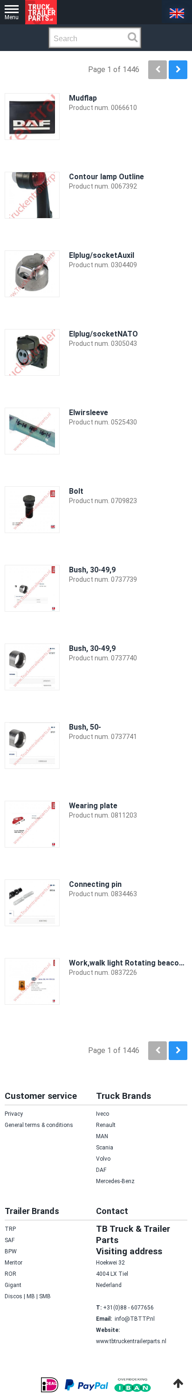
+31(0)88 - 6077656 (128, 1307)
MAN (102, 1136)
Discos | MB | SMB (28, 1296)
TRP (10, 1229)
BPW (11, 1251)
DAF (101, 1170)
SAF (9, 1240)
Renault (106, 1125)
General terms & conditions (39, 1125)
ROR (10, 1274)
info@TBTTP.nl (135, 1319)
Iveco (102, 1114)
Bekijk (171, 153)
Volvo (103, 1159)
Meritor (13, 1262)
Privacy (14, 1114)
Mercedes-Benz (115, 1181)
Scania (104, 1147)
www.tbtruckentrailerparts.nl (131, 1341)
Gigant (13, 1285)
